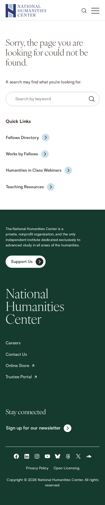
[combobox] (52, 99)
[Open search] (84, 11)
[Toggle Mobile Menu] (95, 11)
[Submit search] (91, 99)
